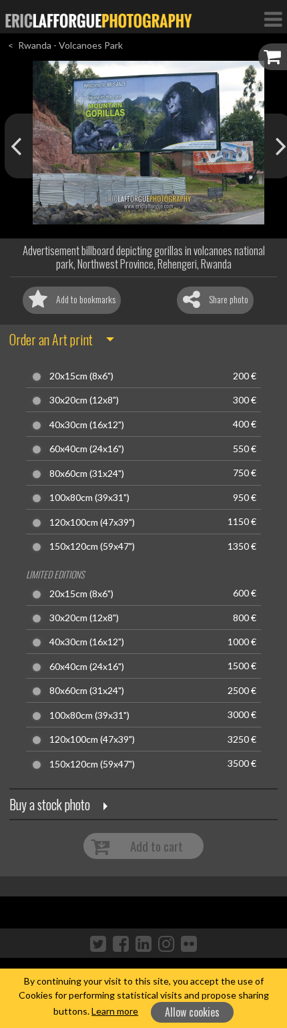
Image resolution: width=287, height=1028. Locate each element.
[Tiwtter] (98, 943)
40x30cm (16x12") (86, 424)
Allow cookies (192, 1012)
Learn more (114, 1011)
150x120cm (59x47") (92, 546)
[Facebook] (121, 943)
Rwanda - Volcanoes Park (70, 45)
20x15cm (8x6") (81, 376)
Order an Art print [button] (51, 339)
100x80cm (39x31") (89, 497)
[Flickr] (189, 943)
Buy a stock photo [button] (49, 804)
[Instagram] (166, 943)
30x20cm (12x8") (84, 400)
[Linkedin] (143, 943)
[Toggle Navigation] (273, 19)
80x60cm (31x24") (86, 473)
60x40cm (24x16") (86, 449)
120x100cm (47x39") (92, 522)
